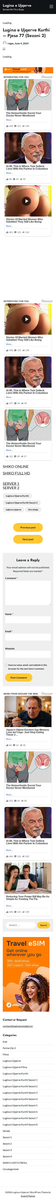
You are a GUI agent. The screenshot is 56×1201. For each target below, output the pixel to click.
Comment (11, 578)
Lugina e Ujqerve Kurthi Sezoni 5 (20, 1105)
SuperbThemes (28, 1196)
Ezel (5, 1041)
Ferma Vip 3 (9, 1047)
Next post (28, 539)
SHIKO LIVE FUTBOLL (15, 1162)
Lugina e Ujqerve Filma (15, 1067)
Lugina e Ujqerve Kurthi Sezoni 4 (20, 1098)
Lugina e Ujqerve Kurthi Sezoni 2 (21, 502)
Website (10, 648)
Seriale (6, 1130)
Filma (6, 1054)
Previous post (28, 527)
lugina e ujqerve (13, 509)
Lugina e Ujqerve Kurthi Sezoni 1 (20, 1079)
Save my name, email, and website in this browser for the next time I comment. (27, 667)
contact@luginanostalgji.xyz (18, 1026)
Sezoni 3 (7, 1149)
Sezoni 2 (7, 1143)
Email (8, 631)
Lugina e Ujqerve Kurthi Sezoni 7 (20, 1118)
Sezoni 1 (7, 1137)
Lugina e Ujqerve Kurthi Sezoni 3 (20, 1092)
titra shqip (33, 509)
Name (9, 613)
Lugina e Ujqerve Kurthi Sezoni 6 (20, 1111)
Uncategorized (11, 1169)
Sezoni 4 (7, 1156)
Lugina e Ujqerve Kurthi (17, 495)
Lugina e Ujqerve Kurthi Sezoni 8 (20, 1124)
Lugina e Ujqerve (17, 5)
